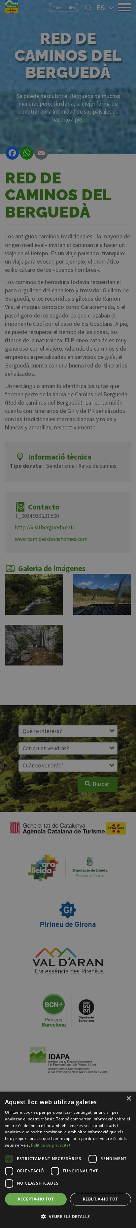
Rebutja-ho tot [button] (100, 1199)
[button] (68, 1216)
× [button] (128, 1098)
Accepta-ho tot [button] (35, 1199)
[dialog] (68, 1160)
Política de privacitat (50, 1145)
